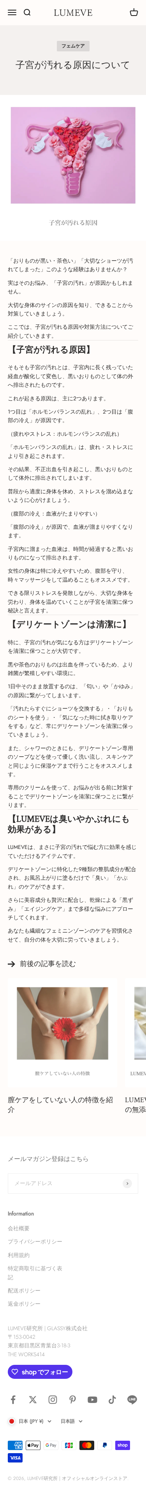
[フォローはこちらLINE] (132, 1399)
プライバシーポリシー (35, 1241)
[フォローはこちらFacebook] (13, 1399)
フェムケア (73, 45)
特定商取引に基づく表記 (35, 1272)
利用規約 (19, 1255)
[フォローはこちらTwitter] (33, 1399)
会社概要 (19, 1228)
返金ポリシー (24, 1304)
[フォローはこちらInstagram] (52, 1399)
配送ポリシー (24, 1290)
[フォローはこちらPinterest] (72, 1399)
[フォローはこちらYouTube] (92, 1399)
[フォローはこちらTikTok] (112, 1399)
